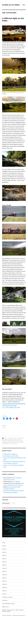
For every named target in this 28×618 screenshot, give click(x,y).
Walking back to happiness (10, 454)
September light (16, 440)
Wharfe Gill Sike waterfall (18, 442)
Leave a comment (14, 443)
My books (4, 600)
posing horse (15, 439)
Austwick (19, 438)
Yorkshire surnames (7, 597)
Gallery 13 (4, 584)
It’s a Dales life (16, 481)
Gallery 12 (4, 581)
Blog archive (5, 606)
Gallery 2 (4, 549)
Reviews (4, 594)
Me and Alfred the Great (8, 603)
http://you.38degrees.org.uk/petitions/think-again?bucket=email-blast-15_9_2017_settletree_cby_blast (13, 405)
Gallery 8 (4, 568)
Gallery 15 (4, 590)
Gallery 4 (4, 555)
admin (5, 438)
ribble (20, 439)
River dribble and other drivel (11, 456)
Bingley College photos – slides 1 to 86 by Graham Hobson (12, 610)
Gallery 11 (4, 578)
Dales (22, 438)
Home (3, 542)
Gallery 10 (4, 574)
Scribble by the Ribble (11, 5)
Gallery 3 (4, 552)
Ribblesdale (10, 440)
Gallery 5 (4, 558)
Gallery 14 (4, 587)
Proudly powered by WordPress (18, 615)
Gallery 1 (4, 545)
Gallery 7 (4, 565)
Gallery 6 (4, 561)
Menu (23, 4)
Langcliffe (10, 439)
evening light (5, 439)
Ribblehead (4, 440)
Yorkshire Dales (5, 443)
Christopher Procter (8, 490)
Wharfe (10, 442)
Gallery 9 (4, 571)
